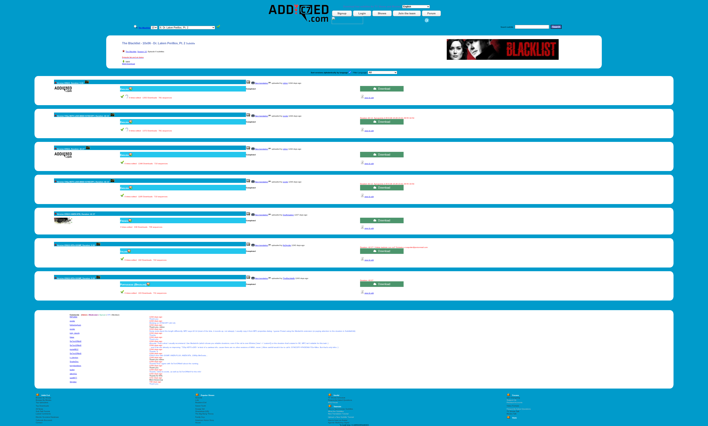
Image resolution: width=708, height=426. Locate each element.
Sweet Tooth (200, 406)
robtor (285, 83)
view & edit (369, 98)
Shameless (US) (202, 411)
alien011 (73, 374)
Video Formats (513, 406)
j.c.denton (74, 357)
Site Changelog (513, 398)
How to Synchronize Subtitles (340, 409)
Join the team (406, 13)
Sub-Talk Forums (43, 411)
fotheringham (75, 325)
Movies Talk (511, 414)
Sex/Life (198, 398)
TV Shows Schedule (336, 398)
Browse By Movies (43, 400)
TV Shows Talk (513, 411)
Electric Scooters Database (47, 417)
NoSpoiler (287, 245)
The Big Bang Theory (204, 414)
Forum (431, 13)
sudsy (72, 370)
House (198, 423)
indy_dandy (75, 333)
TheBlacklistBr (289, 278)
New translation (261, 83)
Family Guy (200, 417)
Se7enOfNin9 (75, 341)
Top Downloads (42, 406)
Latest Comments (43, 414)
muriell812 (74, 349)
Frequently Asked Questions (340, 400)
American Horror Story (204, 420)
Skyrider (73, 382)
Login (362, 13)
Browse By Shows (43, 398)
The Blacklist (131, 52)
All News (39, 409)
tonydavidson (75, 366)
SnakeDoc (74, 362)
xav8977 (73, 378)
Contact (39, 423)
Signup (341, 13)
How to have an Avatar (337, 420)
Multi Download (128, 64)
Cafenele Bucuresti (44, 420)
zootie (285, 116)
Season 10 (142, 52)
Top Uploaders (42, 402)
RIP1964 (73, 317)
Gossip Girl (199, 409)
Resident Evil (200, 402)
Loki (197, 400)
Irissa (72, 337)
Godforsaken (288, 215)
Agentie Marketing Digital (338, 423)
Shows (382, 13)
